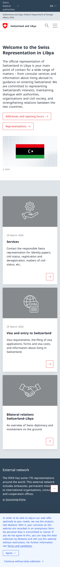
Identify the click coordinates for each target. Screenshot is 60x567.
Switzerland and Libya (23, 26)
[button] (54, 488)
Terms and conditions (20, 545)
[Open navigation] (55, 25)
